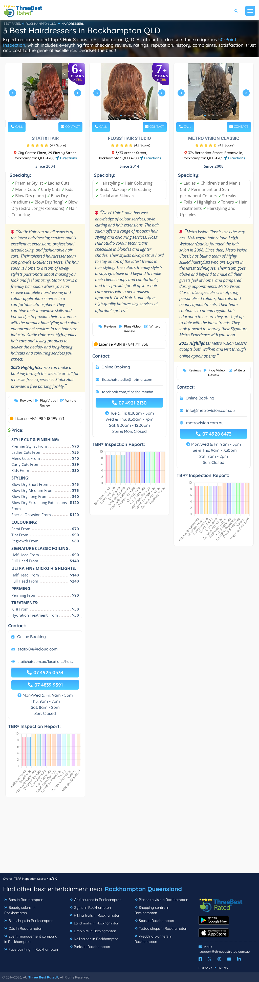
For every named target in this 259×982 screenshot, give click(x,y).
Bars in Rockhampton (26, 899)
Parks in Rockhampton (92, 946)
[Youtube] (229, 959)
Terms (223, 967)
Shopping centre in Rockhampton (152, 910)
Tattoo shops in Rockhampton (163, 928)
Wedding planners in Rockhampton (153, 939)
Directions (68, 158)
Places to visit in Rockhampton (163, 899)
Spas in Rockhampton (156, 920)
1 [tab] (36, 115)
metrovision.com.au (205, 422)
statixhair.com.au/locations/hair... (46, 661)
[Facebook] (200, 959)
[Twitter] (210, 959)
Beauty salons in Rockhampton (19, 910)
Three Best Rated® (43, 977)
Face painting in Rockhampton (33, 949)
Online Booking (31, 636)
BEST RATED (12, 24)
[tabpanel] (45, 95)
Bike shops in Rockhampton (31, 920)
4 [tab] (49, 115)
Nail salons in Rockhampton (96, 939)
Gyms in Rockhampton (92, 907)
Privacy (206, 967)
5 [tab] (53, 115)
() (58, 145)
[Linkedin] (239, 959)
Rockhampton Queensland (143, 889)
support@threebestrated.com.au (225, 951)
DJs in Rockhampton (25, 928)
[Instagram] (219, 959)
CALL (18, 126)
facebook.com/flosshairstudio (127, 392)
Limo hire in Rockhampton (95, 931)
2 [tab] (40, 115)
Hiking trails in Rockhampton (97, 915)
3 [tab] (45, 115)
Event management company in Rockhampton (30, 939)
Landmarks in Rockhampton (96, 923)
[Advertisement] (129, 837)
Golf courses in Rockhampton (97, 899)
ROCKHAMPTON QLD (41, 24)
